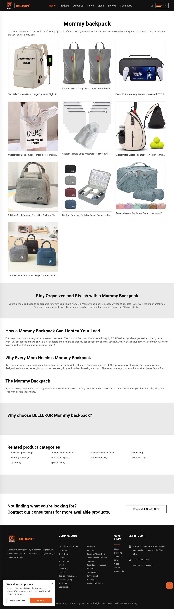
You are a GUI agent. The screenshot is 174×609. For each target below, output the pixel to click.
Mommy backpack (60, 457)
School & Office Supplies (97, 558)
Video (101, 5)
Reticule (90, 569)
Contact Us (126, 5)
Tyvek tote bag (58, 462)
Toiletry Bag (28, 34)
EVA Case (91, 561)
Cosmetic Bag (65, 587)
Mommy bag (136, 452)
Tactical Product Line (68, 576)
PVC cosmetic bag (98, 338)
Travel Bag (63, 554)
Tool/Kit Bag (64, 561)
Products (64, 5)
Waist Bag (63, 583)
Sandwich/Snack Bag (96, 554)
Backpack (91, 547)
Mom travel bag (138, 457)
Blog (134, 603)
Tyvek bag (16, 462)
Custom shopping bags (62, 452)
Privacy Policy (123, 603)
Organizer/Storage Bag (68, 546)
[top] (169, 585)
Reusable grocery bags (22, 452)
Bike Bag (62, 572)
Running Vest (92, 576)
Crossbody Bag (65, 580)
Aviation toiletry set (95, 583)
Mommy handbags (20, 457)
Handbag (90, 580)
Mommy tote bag (99, 457)
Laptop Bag (92, 572)
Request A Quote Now (146, 509)
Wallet (61, 565)
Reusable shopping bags (102, 452)
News (90, 5)
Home (52, 5)
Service (112, 5)
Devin (143, 565)
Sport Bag (91, 550)
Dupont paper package (96, 565)
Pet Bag (62, 558)
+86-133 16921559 (141, 560)
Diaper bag (63, 550)
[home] (18, 5)
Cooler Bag (63, 569)
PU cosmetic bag (131, 307)
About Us (78, 5)
